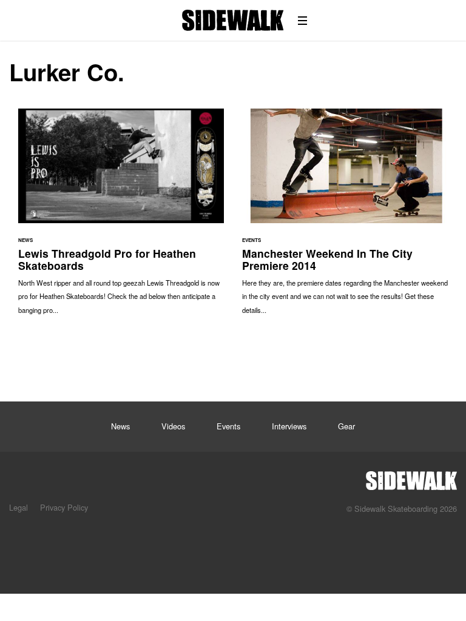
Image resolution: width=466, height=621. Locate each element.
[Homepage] (411, 477)
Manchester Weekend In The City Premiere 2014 (345, 217)
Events (228, 426)
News (120, 426)
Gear (346, 426)
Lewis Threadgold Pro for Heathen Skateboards (121, 217)
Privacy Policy (64, 507)
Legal (18, 507)
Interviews (289, 426)
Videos (173, 426)
